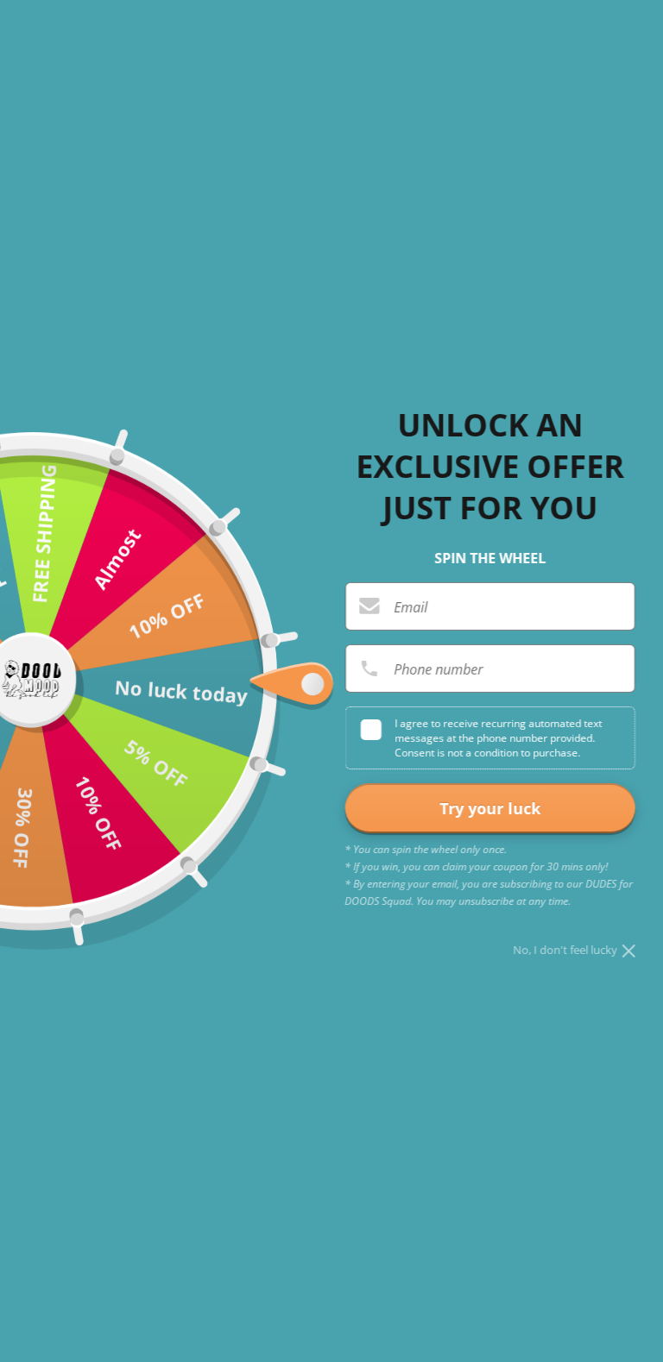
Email (410, 607)
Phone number (438, 669)
